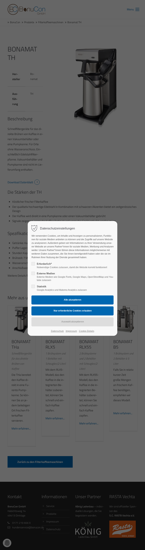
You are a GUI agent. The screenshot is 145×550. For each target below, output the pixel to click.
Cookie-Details (86, 331)
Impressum (71, 331)
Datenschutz (57, 331)
